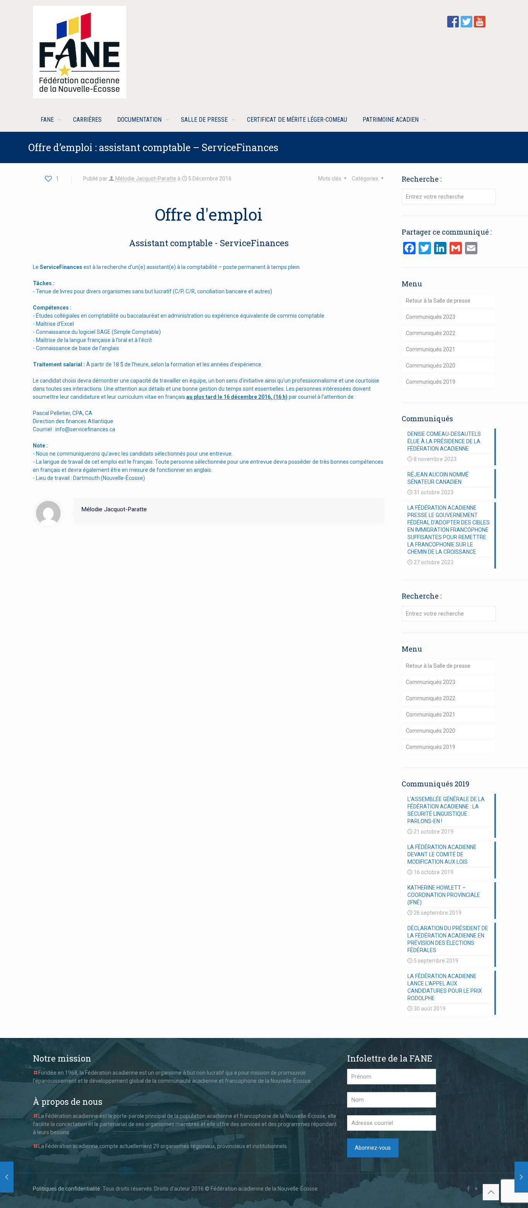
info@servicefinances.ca (85, 429)
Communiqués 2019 (430, 382)
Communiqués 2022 (430, 333)
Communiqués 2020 (430, 365)
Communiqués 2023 (430, 317)
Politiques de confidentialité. (67, 1189)
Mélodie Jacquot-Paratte (145, 178)
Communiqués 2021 (430, 349)
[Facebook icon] (468, 1188)
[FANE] (79, 52)
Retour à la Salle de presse (438, 301)
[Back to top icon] (491, 1192)
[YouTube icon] (476, 1188)
